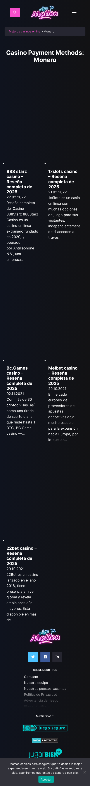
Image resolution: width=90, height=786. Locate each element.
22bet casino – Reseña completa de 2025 (22, 556)
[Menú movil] (74, 12)
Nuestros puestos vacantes (45, 688)
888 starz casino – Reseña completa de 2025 (19, 181)
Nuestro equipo (36, 683)
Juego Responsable (39, 712)
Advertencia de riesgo (41, 700)
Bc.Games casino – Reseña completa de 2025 (19, 378)
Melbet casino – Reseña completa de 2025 (63, 375)
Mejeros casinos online (24, 31)
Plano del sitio (35, 706)
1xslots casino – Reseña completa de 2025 (63, 179)
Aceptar (46, 779)
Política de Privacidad (40, 694)
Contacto (31, 677)
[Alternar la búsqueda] (15, 12)
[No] (84, 772)
